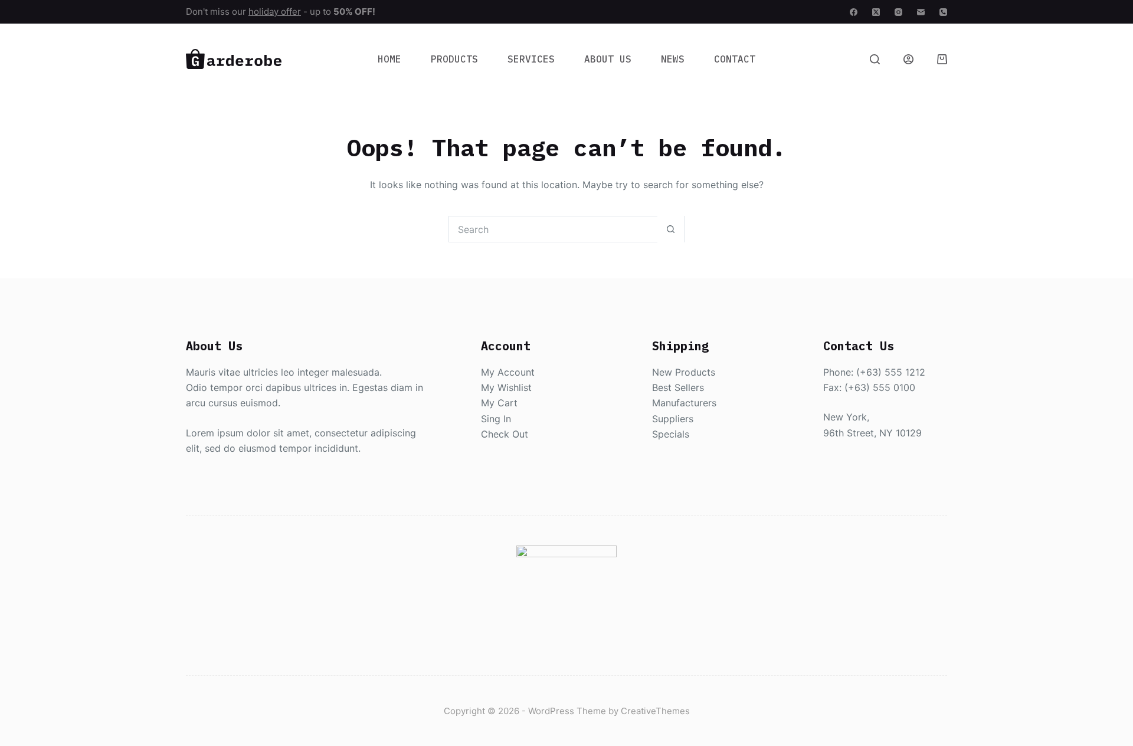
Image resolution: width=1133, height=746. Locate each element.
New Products (683, 372)
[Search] (875, 59)
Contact (734, 59)
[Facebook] (853, 12)
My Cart (499, 403)
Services (531, 59)
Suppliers (672, 419)
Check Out (504, 434)
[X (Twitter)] (876, 12)
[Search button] (670, 229)
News (673, 59)
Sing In (496, 419)
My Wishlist (506, 387)
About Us (607, 59)
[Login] (908, 59)
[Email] (921, 12)
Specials (670, 434)
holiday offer (274, 11)
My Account (508, 372)
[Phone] (943, 12)
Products (454, 59)
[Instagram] (898, 12)
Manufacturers (684, 403)
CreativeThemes (655, 711)
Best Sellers (678, 387)
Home (389, 59)
